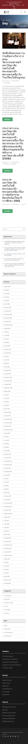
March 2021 (7, 492)
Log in (5, 625)
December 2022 (8, 419)
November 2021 (8, 464)
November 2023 (8, 381)
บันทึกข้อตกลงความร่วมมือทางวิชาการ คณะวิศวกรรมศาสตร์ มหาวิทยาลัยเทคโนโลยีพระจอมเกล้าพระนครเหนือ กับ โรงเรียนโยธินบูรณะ (13, 65)
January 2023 (7, 415)
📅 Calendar (11, 5)
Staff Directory (7, 689)
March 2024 (7, 367)
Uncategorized (7, 595)
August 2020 (7, 517)
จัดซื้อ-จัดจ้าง (7, 164)
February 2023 (7, 412)
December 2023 (8, 377)
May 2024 (6, 363)
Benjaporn (16, 81)
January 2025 (7, 353)
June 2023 (6, 398)
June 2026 (6, 293)
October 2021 (7, 468)
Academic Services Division (11, 665)
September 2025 (8, 325)
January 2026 (7, 311)
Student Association (9, 713)
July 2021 (6, 478)
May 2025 (6, 339)
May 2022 (6, 443)
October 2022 (7, 426)
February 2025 (7, 349)
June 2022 (6, 440)
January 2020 (7, 541)
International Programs (10, 662)
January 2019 (7, 583)
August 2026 (7, 286)
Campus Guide (7, 668)
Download (5, 695)
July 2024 (6, 356)
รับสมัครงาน (7, 613)
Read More (7, 119)
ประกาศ (23, 204)
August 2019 (7, 559)
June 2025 (6, 335)
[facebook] (2, 736)
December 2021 (8, 461)
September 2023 (8, 388)
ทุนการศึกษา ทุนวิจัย (8, 602)
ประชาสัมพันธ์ (7, 82)
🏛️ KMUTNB (5, 5)
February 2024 (7, 370)
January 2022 (7, 457)
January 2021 (7, 499)
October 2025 (7, 321)
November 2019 (8, 548)
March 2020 (7, 534)
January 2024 (7, 374)
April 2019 (6, 573)
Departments (7, 680)
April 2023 (6, 405)
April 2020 (6, 531)
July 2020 (6, 520)
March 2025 (7, 346)
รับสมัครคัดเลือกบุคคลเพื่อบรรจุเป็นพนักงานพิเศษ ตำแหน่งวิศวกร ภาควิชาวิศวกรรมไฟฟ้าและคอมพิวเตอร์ (14, 243)
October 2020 (7, 510)
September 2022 (8, 429)
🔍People (18, 5)
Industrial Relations (8, 718)
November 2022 (8, 422)
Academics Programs (9, 659)
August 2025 (7, 328)
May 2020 (6, 527)
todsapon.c (16, 204)
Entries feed (7, 629)
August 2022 (7, 433)
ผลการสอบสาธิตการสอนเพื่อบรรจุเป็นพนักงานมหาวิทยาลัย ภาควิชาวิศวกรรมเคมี (14, 259)
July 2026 (6, 290)
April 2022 (6, 447)
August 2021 (7, 475)
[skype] (10, 736)
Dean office (6, 683)
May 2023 (6, 402)
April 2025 (6, 342)
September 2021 (8, 471)
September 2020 (8, 513)
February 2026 (7, 307)
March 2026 (7, 304)
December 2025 (8, 314)
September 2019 (8, 555)
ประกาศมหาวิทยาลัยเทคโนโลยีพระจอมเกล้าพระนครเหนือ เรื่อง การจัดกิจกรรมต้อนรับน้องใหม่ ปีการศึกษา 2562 (13, 190)
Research (5, 686)
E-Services (6, 692)
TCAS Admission (7, 656)
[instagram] (17, 736)
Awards (4, 710)
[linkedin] (7, 736)
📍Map (22, 5)
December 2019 (8, 545)
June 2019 (6, 566)
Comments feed (8, 632)
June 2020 (6, 524)
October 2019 (7, 552)
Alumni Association (8, 716)
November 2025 (8, 318)
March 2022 (7, 450)
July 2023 (6, 395)
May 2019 (6, 569)
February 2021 (7, 496)
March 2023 (7, 408)
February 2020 (7, 538)
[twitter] (13, 736)
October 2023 (7, 384)
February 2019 (7, 580)
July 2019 (6, 562)
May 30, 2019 (5, 81)
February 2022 (7, 454)
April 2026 (6, 300)
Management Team (9, 707)
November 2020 (8, 506)
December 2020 (8, 503)
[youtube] (14, 8)
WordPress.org (7, 636)
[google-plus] (5, 736)
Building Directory (8, 721)
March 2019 (7, 576)
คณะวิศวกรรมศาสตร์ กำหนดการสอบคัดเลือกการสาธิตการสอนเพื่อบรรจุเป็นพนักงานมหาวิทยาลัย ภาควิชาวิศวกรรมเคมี (14, 265)
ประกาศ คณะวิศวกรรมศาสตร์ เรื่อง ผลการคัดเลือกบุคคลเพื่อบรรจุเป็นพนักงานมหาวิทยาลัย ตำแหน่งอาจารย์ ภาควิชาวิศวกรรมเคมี (14, 249)
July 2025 (6, 332)
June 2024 (6, 360)
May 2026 (6, 297)
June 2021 (6, 482)
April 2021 (6, 489)
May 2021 (6, 485)
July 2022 (6, 436)
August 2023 (7, 391)
